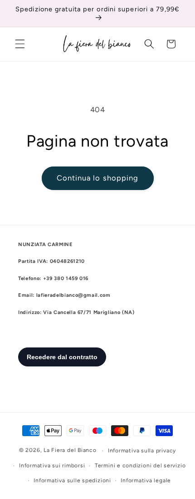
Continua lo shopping (98, 177)
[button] (20, 44)
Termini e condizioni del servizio (140, 465)
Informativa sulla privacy (142, 450)
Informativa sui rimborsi (52, 465)
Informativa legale (146, 480)
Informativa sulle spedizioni (72, 480)
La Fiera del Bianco (70, 450)
